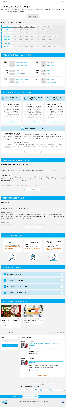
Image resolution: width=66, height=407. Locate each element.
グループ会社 (40, 401)
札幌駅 (17, 73)
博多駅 (48, 82)
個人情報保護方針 (45, 401)
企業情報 (20, 401)
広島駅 (48, 73)
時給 (58, 332)
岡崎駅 (22, 82)
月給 (64, 332)
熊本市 (52, 79)
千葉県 (26, 26)
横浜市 (25, 62)
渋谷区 (21, 62)
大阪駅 (48, 65)
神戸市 (52, 62)
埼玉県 (32, 26)
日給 (61, 332)
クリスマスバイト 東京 (46, 389)
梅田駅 (52, 65)
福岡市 (48, 79)
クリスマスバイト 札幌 (58, 389)
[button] (64, 389)
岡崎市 (26, 79)
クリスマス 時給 (25, 389)
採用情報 (35, 401)
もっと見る (11, 121)
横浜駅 (26, 65)
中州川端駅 (53, 82)
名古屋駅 (18, 82)
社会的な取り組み (30, 401)
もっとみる (33, 189)
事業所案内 (25, 401)
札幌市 (17, 70)
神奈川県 (20, 26)
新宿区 (17, 62)
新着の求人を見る (32, 16)
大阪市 (48, 62)
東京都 (15, 26)
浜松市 (22, 79)
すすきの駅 (22, 73)
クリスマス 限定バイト (35, 389)
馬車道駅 (18, 65)
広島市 (48, 70)
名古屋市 (18, 79)
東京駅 (22, 65)
